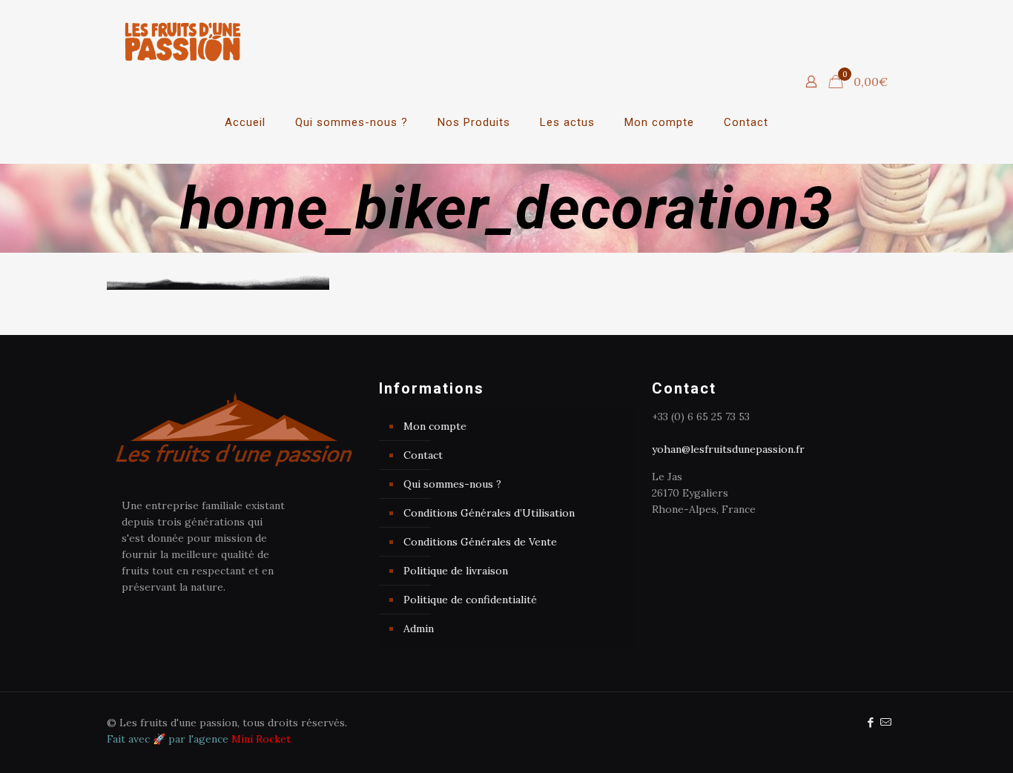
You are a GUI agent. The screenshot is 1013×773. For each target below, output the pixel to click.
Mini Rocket (261, 739)
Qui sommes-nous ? (452, 484)
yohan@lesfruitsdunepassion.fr (728, 449)
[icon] (885, 722)
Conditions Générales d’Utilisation (489, 513)
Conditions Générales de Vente (480, 541)
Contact (423, 455)
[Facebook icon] (870, 722)
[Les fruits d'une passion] (183, 41)
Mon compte (434, 426)
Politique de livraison (455, 570)
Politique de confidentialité (470, 599)
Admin (418, 628)
